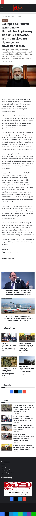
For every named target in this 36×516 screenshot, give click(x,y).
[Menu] (2, 9)
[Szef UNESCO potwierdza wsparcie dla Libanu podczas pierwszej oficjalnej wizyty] (9, 337)
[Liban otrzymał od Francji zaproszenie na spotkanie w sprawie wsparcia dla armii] (27, 360)
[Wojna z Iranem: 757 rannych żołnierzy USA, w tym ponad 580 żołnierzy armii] (6, 427)
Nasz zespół (6, 470)
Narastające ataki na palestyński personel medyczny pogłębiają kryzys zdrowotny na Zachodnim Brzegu (23, 437)
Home (5, 16)
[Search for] (34, 9)
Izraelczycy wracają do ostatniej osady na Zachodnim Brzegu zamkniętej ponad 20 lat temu (9, 371)
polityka (19, 16)
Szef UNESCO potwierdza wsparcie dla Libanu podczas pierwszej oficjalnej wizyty (8, 346)
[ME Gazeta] (18, 8)
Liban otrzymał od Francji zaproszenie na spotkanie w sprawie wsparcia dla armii (26, 369)
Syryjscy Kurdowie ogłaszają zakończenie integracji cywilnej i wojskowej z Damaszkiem (26, 346)
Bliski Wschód (12, 16)
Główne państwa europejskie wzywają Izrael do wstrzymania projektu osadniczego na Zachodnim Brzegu (23, 408)
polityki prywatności (8, 473)
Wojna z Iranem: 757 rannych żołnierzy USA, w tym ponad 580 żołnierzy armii (23, 427)
